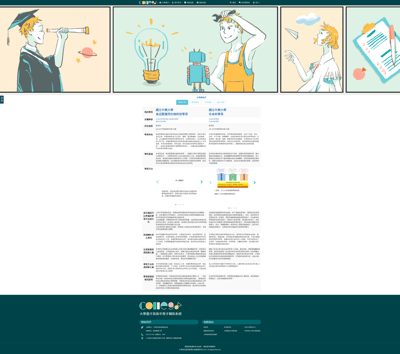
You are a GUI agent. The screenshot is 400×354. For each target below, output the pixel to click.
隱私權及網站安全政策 (193, 346)
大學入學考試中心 (250, 327)
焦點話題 (190, 2)
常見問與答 (245, 2)
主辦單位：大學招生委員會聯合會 (157, 327)
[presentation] (157, 182)
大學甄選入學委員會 (230, 331)
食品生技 (161, 121)
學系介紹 (182, 102)
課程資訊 (195, 102)
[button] (176, 205)
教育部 (206, 327)
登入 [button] (257, 2)
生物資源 (173, 119)
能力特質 (221, 102)
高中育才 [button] (177, 2)
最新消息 (202, 2)
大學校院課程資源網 (210, 334)
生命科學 (161, 119)
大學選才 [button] (165, 2)
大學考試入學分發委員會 (252, 331)
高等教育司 (227, 327)
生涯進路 (208, 102)
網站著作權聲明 (209, 346)
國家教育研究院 (209, 331)
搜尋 (234, 2)
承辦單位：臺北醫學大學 (154, 331)
